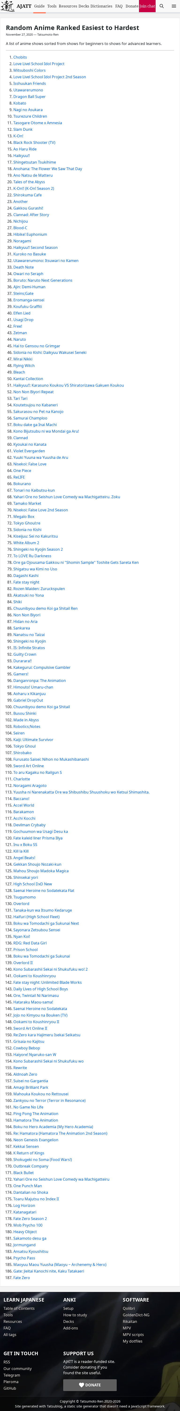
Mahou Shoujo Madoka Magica (41, 870)
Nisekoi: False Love (29, 464)
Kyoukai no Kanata (29, 444)
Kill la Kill (21, 851)
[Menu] (174, 6)
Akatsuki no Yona (28, 595)
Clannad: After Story (31, 214)
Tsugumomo (24, 897)
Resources (68, 6)
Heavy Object (25, 1231)
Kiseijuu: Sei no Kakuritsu (35, 536)
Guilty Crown (24, 654)
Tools (51, 6)
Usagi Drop (23, 319)
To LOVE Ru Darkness (32, 555)
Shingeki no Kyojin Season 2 (38, 549)
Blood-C (20, 227)
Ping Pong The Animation (35, 1113)
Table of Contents (19, 1308)
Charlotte (21, 779)
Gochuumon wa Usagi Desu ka (40, 831)
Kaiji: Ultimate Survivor (33, 739)
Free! (17, 326)
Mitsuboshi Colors (29, 70)
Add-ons (70, 1328)
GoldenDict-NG (136, 1314)
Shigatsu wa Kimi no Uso (35, 569)
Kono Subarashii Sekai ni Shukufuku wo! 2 (50, 969)
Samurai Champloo (30, 418)
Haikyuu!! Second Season (35, 247)
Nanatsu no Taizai (29, 634)
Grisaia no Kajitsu (28, 1041)
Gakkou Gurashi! (28, 208)
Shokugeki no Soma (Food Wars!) (42, 1159)
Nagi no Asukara (28, 109)
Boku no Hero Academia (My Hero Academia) (53, 1126)
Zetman (20, 332)
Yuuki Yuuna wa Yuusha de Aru (40, 457)
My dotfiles (132, 1341)
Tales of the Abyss (29, 181)
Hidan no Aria (25, 621)
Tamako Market (27, 503)
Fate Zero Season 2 (30, 1218)
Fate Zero (21, 1277)
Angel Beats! (24, 857)
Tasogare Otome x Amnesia (37, 122)
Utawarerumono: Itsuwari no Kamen (46, 260)
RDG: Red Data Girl (30, 943)
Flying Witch (24, 365)
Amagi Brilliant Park (30, 1087)
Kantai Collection (28, 378)
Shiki (17, 601)
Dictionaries (101, 6)
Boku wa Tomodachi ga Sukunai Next (46, 923)
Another (20, 201)
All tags (10, 1334)
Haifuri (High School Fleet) (36, 916)
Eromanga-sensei (28, 300)
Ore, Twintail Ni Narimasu (36, 995)
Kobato (19, 103)
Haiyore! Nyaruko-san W (34, 1054)
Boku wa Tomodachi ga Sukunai (41, 956)
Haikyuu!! (21, 155)
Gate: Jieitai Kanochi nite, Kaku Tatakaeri (48, 1271)
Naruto (19, 339)
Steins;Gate (23, 293)
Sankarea (21, 628)
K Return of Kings (28, 1153)
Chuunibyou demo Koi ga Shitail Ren (45, 608)
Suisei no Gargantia (30, 1080)
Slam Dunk (23, 129)
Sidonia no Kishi (27, 529)
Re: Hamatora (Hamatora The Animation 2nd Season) (60, 1133)
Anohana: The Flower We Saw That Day (47, 168)
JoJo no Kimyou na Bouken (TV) (40, 1015)
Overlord (21, 903)
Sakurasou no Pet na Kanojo (38, 411)
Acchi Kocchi (24, 818)
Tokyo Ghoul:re (26, 523)
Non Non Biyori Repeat (33, 391)
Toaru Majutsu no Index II (36, 1198)
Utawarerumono (28, 90)
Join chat (147, 6)
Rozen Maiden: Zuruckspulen (39, 588)
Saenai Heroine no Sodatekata (40, 1008)
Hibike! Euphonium (30, 234)
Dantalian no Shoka (30, 1192)
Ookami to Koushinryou (34, 975)
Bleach (19, 372)
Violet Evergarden (29, 450)
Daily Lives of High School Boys (40, 989)
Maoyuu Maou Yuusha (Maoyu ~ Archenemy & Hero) (59, 1264)
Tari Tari (20, 398)
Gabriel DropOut (28, 700)
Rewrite (20, 1067)
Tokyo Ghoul (24, 746)
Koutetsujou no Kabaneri (35, 405)
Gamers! (20, 674)
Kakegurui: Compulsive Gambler (42, 667)
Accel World (23, 805)
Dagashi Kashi (25, 575)
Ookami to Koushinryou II (36, 1021)
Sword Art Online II (30, 1028)
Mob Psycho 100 (27, 1225)
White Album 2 (26, 542)
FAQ (119, 6)
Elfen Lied (21, 313)
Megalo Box (23, 516)
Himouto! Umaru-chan (33, 687)
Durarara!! (22, 660)
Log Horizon (24, 1205)
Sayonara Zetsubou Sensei (36, 929)
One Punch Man (27, 1185)
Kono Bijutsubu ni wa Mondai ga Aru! (46, 431)
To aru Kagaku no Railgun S (37, 772)
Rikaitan (130, 1321)
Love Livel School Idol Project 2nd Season (49, 76)
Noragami (22, 240)
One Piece (22, 470)
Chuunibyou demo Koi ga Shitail (41, 706)
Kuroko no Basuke (29, 254)
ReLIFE (19, 477)
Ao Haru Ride (25, 149)
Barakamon (23, 811)
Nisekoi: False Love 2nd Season (40, 510)
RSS (7, 1362)
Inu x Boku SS (25, 844)
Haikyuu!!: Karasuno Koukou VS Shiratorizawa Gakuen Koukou (68, 385)
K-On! (18, 135)
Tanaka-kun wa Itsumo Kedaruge (42, 910)
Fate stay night (26, 582)
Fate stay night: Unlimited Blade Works (47, 982)
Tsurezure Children (30, 116)
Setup (68, 1308)
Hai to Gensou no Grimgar (36, 345)
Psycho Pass (24, 1258)
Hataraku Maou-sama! (33, 1002)
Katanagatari (24, 1212)
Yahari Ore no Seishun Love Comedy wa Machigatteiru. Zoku (66, 496)
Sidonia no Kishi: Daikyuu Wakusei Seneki (49, 352)
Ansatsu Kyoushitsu (30, 1251)
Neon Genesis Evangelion (35, 1139)
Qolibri (129, 1308)
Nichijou (20, 221)
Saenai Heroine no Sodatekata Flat (43, 890)
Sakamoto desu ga (29, 1238)
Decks (84, 6)
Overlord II (23, 962)
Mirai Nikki (22, 359)
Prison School (25, 949)
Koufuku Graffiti (27, 306)
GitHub (10, 1388)
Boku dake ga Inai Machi (35, 424)
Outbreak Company (30, 1166)
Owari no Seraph (28, 273)
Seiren (19, 733)
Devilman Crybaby (29, 824)
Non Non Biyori (26, 615)
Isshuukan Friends (29, 83)
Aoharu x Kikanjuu (29, 693)
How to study (75, 1314)
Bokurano (22, 483)
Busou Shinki (24, 713)
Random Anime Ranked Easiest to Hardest (72, 27)
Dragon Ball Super (29, 96)
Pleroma (11, 1381)
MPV (127, 1328)
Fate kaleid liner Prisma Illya (38, 838)
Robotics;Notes (26, 726)
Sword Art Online (28, 765)
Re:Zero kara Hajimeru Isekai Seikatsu (46, 1034)
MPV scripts (133, 1334)
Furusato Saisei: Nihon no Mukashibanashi (51, 759)
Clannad (20, 437)
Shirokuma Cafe (27, 195)
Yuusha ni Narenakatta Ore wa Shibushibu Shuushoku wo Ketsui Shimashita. (81, 792)
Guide (39, 6)
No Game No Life (28, 1107)
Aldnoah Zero (25, 1074)
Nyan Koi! (21, 936)
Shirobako (22, 752)
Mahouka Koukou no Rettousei (40, 1094)
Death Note (23, 267)
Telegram (12, 1375)
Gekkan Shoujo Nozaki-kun (37, 864)
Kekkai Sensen (26, 1146)
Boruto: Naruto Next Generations (42, 280)
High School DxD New (32, 884)
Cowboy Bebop (26, 1048)
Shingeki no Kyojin (29, 641)
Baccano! (21, 798)
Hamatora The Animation (35, 1120)
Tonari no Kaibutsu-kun (34, 490)
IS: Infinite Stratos (29, 647)
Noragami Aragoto (30, 785)
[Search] (162, 6)
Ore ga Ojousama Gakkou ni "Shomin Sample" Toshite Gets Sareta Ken (76, 562)
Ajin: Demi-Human (29, 286)
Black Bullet (23, 1172)
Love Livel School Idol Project (38, 63)
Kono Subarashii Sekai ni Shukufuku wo (48, 1061)
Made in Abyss (26, 719)
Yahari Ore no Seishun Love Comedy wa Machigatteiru (61, 1179)
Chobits (20, 57)
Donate (132, 6)
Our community (18, 1368)
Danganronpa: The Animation (39, 680)
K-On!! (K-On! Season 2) (33, 188)
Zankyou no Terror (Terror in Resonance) (49, 1100)
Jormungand (24, 1244)
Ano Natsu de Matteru (33, 175)
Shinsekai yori (25, 877)
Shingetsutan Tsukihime (34, 162)
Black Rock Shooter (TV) (34, 142)
